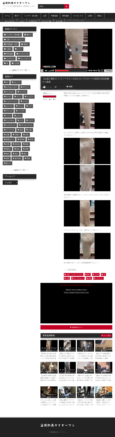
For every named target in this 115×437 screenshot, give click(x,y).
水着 (7, 144)
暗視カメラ (10, 139)
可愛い (17, 135)
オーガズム (10, 92)
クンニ (19, 96)
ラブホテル (33, 21)
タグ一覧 (59, 21)
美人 (16, 154)
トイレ (21, 21)
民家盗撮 (54, 16)
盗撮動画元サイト (77, 327)
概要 (71, 87)
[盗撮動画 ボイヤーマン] (18, 3)
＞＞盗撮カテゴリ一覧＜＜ (19, 70)
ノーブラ (21, 111)
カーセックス (78, 16)
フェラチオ (10, 120)
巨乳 (26, 135)
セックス (9, 106)
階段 (89, 278)
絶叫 (7, 154)
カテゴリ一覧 (46, 21)
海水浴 (17, 144)
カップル (23, 92)
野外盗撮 (65, 16)
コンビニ (30, 96)
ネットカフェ (9, 21)
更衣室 (22, 139)
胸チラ (17, 16)
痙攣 (26, 149)
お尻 (44, 16)
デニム (20, 106)
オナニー (26, 87)
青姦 (28, 158)
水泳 (31, 139)
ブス (21, 120)
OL (104, 274)
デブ (30, 106)
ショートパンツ (11, 101)
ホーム (7, 16)
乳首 (21, 130)
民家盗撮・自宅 (11, 44)
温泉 (26, 144)
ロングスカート (79, 278)
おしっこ (17, 82)
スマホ (97, 274)
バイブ (8, 116)
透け (88, 274)
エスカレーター (11, 87)
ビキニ (19, 116)
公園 (7, 135)
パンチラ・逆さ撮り (31, 16)
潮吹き (8, 149)
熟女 (18, 149)
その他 (16, 63)
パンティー (99, 278)
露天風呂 (18, 158)
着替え (99, 16)
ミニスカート (10, 125)
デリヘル (9, 111)
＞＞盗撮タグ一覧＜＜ (20, 170)
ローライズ (10, 130)
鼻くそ (8, 163)
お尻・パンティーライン (75, 274)
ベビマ (30, 120)
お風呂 (90, 16)
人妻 (67, 278)
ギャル (8, 96)
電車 (7, 158)
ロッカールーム (26, 125)
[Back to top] (108, 430)
